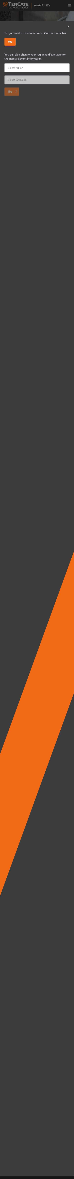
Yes (10, 41)
